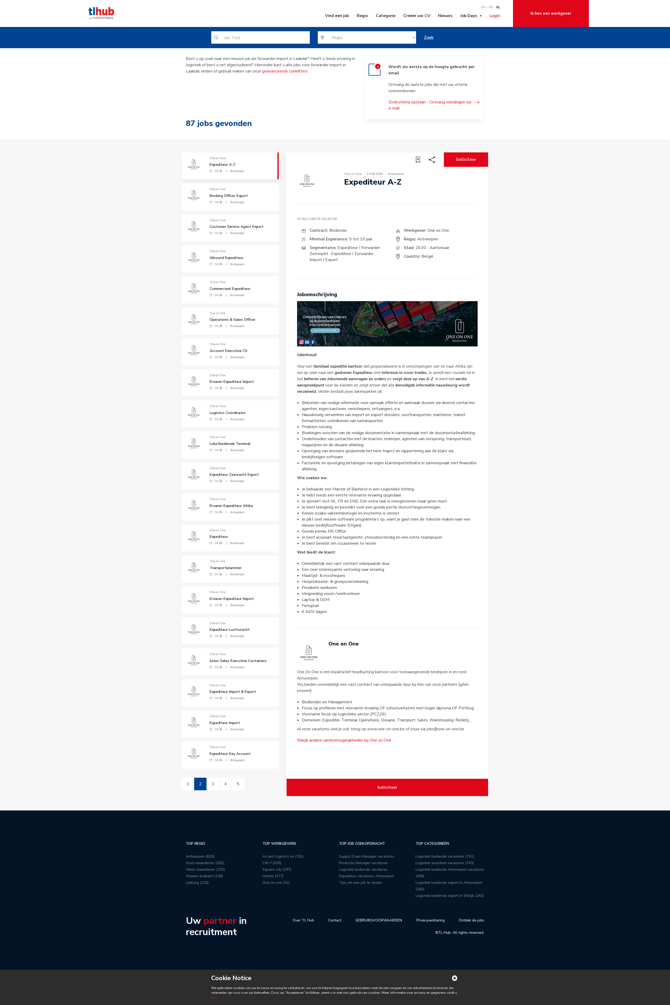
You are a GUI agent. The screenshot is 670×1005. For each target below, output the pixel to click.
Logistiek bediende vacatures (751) (445, 856)
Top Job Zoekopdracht (362, 843)
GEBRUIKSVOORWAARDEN (378, 920)
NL (498, 7)
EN (483, 7)
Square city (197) (277, 869)
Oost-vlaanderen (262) (205, 862)
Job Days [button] (469, 16)
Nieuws (445, 16)
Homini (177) (273, 876)
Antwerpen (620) (200, 856)
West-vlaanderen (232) (205, 869)
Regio (362, 16)
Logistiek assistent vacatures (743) (445, 862)
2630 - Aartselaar (432, 248)
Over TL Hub (303, 920)
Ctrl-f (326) (272, 862)
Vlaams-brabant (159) (204, 876)
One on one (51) (276, 882)
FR (491, 7)
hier (214, 997)
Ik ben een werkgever (551, 13)
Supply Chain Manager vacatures (366, 856)
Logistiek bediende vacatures (363, 869)
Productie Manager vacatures (363, 862)
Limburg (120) (197, 882)
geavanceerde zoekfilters (285, 71)
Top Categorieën (432, 843)
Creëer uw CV (416, 16)
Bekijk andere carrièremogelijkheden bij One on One (344, 740)
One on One (438, 230)
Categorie (385, 16)
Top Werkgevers (279, 843)
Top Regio (195, 843)
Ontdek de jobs (471, 920)
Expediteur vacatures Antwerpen (366, 876)
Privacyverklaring (430, 920)
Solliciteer (466, 159)
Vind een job (337, 16)
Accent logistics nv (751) (283, 856)
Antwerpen (427, 239)
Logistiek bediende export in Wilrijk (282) (450, 895)
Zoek (428, 37)
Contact (334, 920)
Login (495, 16)
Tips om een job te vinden (360, 882)
